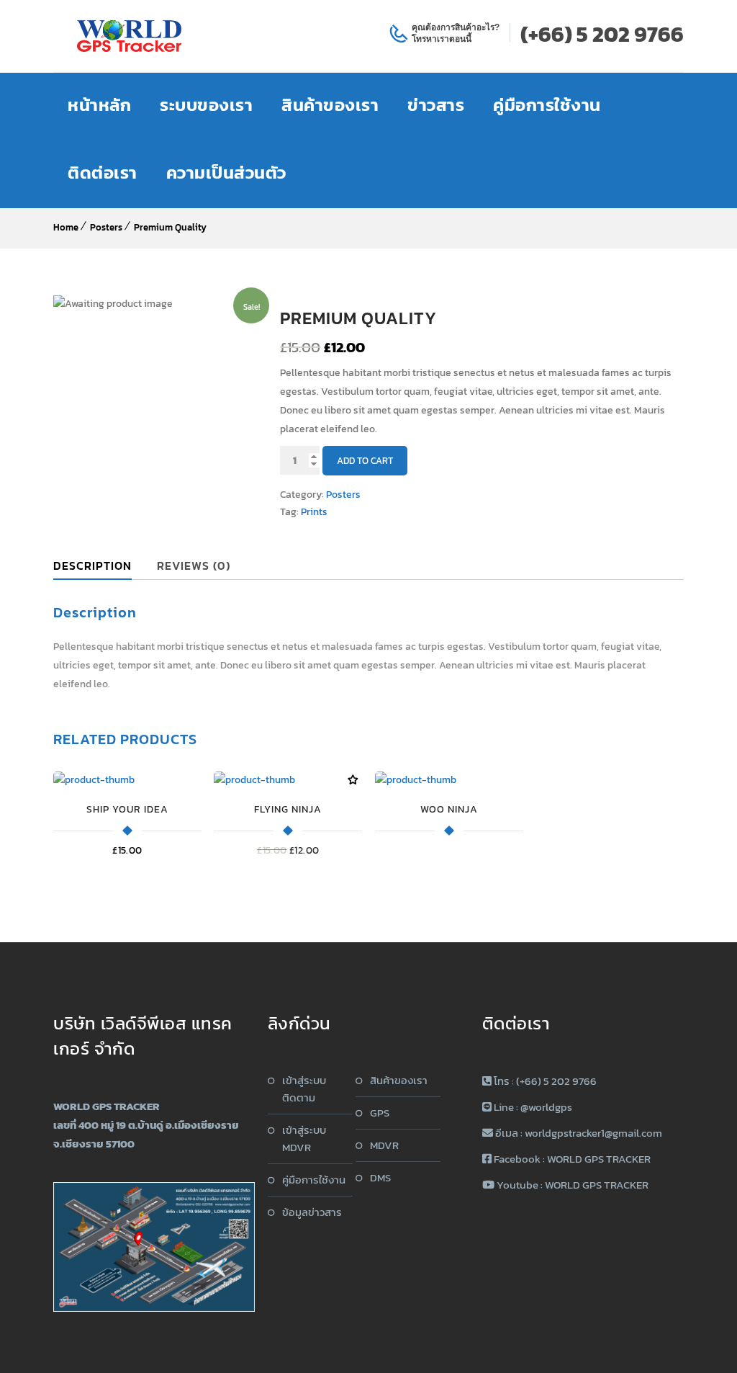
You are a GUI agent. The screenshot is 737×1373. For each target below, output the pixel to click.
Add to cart (365, 461)
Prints (314, 511)
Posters (106, 227)
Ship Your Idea (127, 809)
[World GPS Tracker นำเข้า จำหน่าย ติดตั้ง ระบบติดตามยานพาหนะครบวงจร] (129, 36)
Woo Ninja (449, 809)
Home (65, 227)
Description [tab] (92, 565)
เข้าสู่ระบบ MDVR (304, 1138)
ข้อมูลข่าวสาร (312, 1212)
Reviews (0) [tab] (193, 565)
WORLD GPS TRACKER (599, 1158)
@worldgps (546, 1107)
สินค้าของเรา (399, 1080)
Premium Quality (170, 227)
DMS (380, 1177)
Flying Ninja (288, 809)
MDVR (384, 1145)
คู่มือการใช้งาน (313, 1179)
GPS (379, 1112)
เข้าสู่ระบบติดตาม (304, 1089)
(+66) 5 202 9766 (602, 34)
